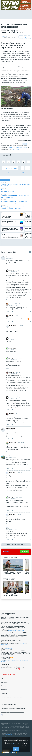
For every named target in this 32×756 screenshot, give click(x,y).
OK (16, 749)
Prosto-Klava (12, 442)
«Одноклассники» (15, 660)
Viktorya (11, 372)
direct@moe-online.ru (8, 648)
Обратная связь (5, 682)
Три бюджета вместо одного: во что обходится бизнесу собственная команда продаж (10, 236)
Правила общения (5, 700)
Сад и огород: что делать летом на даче (10, 685)
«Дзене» (25, 147)
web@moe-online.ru (12, 630)
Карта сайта (4, 689)
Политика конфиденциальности (8, 704)
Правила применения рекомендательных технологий (13, 708)
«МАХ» (24, 144)
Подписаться (24, 552)
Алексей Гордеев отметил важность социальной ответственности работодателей (9, 215)
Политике (12, 743)
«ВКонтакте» (18, 147)
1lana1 (11, 315)
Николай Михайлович (11, 428)
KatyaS (11, 304)
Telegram (11, 147)
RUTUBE (26, 660)
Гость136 (8, 456)
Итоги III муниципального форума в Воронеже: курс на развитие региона (9, 223)
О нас (2, 678)
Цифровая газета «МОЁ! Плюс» (8, 674)
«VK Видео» (16, 149)
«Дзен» (2, 660)
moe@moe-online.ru (20, 630)
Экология (4, 36)
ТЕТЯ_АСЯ (11, 270)
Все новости (4, 693)
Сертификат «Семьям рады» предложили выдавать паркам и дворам (10, 229)
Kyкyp (7, 257)
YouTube (22, 660)
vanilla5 (11, 358)
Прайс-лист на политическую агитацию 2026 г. (12, 697)
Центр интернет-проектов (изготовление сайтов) (12, 712)
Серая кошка (12, 325)
